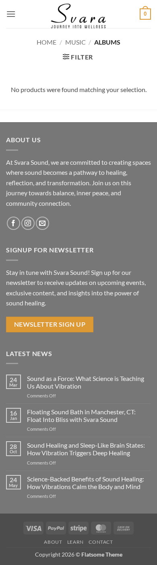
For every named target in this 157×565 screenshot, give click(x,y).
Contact (101, 542)
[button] (11, 14)
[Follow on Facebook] (13, 223)
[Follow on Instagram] (28, 223)
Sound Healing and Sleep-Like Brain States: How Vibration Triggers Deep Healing (86, 449)
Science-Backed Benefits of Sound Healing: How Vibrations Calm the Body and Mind (85, 482)
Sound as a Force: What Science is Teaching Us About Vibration (85, 382)
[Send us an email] (42, 223)
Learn (75, 542)
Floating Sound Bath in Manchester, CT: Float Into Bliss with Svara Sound (81, 415)
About (53, 542)
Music (75, 42)
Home (46, 42)
